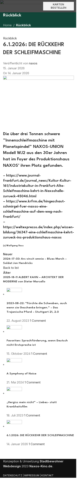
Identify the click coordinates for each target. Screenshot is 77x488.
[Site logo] (38, 6)
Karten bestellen (58, 6)
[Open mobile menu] (4, 6)
